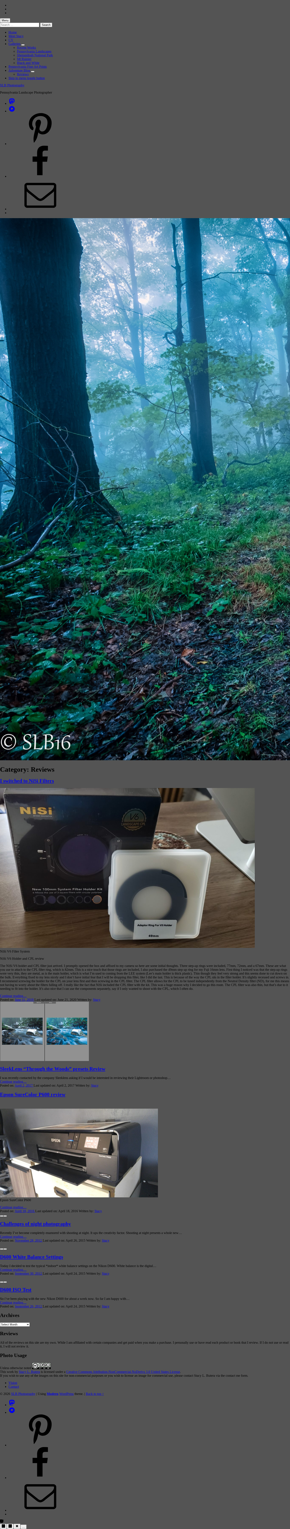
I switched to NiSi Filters (27, 781)
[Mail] (40, 209)
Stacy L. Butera (29, 1372)
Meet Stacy (16, 36)
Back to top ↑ (95, 1394)
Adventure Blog (19, 70)
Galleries (14, 44)
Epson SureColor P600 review (32, 1094)
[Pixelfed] (11, 111)
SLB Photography (12, 85)
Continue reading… (13, 996)
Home (12, 32)
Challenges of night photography (35, 1224)
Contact (13, 1386)
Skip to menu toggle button (26, 78)
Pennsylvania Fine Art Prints (27, 66)
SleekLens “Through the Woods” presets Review (52, 1069)
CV (10, 40)
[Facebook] (40, 176)
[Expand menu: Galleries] (23, 45)
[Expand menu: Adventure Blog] (32, 71)
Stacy (96, 999)
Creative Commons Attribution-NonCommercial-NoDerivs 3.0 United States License (123, 1372)
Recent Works (26, 47)
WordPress (66, 1394)
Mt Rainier (24, 59)
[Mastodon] (11, 103)
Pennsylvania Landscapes (34, 51)
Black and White (28, 63)
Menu (5, 20)
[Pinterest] (40, 143)
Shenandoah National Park (35, 55)
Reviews (23, 74)
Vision (12, 1383)
